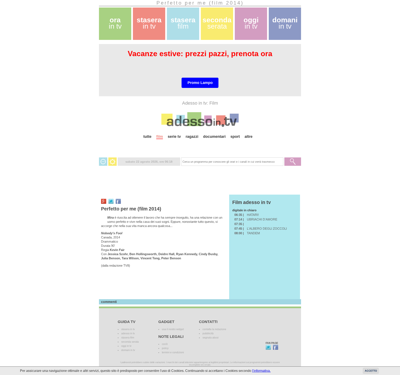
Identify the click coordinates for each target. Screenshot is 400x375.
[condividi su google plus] (103, 201)
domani (285, 23)
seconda (216, 23)
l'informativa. (261, 370)
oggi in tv (126, 346)
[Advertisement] (200, 146)
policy (165, 348)
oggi (251, 23)
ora (115, 23)
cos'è (165, 344)
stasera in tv (128, 329)
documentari (214, 136)
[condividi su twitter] (111, 201)
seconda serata (130, 341)
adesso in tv (128, 333)
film (159, 136)
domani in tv (128, 350)
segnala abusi (210, 337)
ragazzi (192, 136)
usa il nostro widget (173, 329)
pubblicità (208, 333)
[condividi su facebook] (118, 201)
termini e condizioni (173, 352)
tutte (147, 136)
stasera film (127, 337)
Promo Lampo (200, 83)
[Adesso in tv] (200, 119)
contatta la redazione (214, 329)
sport (235, 136)
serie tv (174, 136)
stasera (149, 23)
